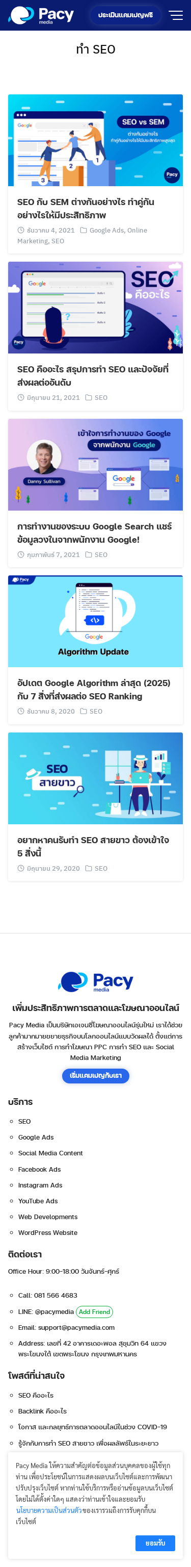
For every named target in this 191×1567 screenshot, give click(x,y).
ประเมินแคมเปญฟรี (125, 15)
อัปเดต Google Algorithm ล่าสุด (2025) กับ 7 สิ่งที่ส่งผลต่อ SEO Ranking (94, 690)
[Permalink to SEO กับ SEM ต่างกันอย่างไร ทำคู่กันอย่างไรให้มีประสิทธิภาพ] (95, 139)
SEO (57, 240)
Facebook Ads (39, 1170)
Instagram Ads (40, 1185)
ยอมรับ (155, 1542)
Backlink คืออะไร (42, 1411)
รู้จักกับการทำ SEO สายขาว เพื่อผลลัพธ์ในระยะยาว (88, 1443)
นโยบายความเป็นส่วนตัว (49, 1510)
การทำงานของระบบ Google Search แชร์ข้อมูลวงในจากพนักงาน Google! (94, 533)
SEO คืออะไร (35, 1396)
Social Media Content (50, 1153)
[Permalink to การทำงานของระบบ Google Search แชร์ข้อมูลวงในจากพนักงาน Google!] (95, 463)
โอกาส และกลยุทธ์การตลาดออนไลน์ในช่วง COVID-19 (92, 1427)
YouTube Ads (38, 1201)
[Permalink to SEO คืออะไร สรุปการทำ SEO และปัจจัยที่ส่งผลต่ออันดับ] (95, 306)
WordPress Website (47, 1233)
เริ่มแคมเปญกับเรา (96, 1076)
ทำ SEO (96, 48)
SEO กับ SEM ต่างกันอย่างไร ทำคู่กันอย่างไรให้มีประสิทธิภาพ (85, 209)
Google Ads (107, 230)
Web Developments (47, 1217)
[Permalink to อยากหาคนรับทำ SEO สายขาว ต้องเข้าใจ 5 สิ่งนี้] (95, 777)
